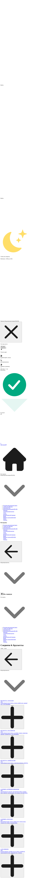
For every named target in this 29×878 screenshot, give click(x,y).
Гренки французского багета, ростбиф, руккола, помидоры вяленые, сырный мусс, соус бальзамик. (14, 733)
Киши (4, 516)
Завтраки (5, 510)
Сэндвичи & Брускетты (8, 511)
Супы (4, 512)
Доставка (3, 346)
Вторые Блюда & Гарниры (9, 515)
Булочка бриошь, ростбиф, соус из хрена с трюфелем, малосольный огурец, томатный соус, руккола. (13, 852)
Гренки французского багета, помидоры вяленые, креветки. (14, 763)
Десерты (5, 520)
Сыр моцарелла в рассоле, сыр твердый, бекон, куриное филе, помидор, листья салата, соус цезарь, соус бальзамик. (14, 792)
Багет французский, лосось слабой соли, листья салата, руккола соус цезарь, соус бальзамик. (13, 822)
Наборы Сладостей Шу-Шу (9, 517)
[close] (11, 332)
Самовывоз (3, 347)
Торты (4, 518)
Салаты (5, 514)
